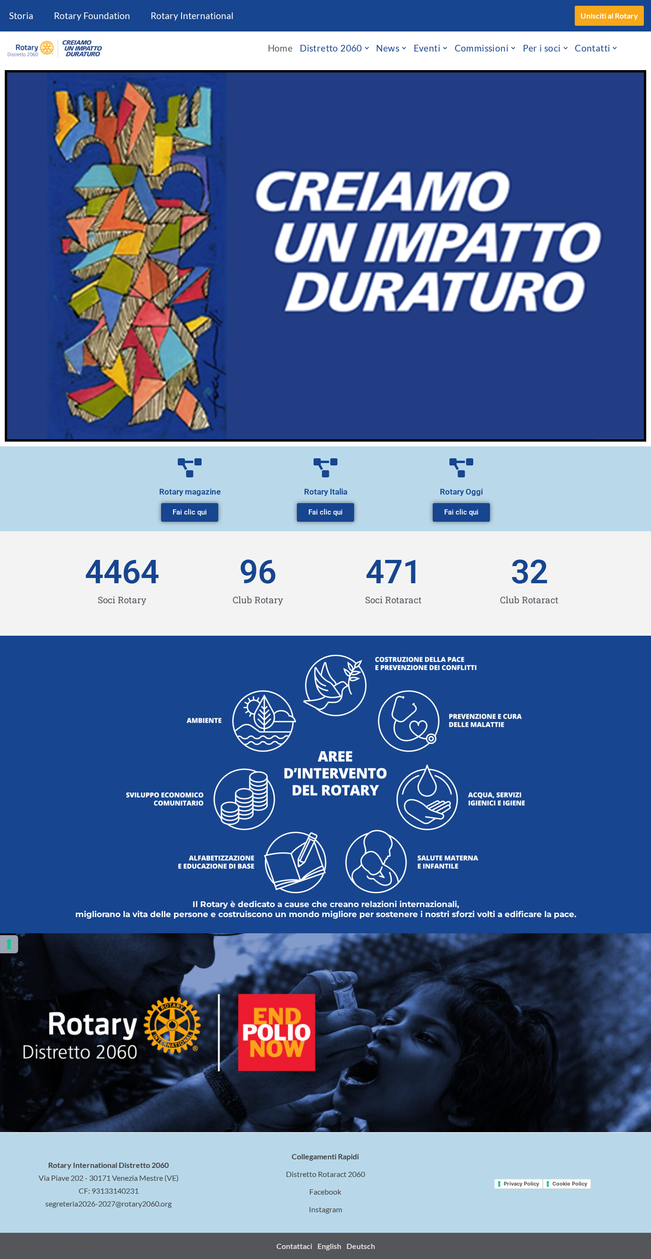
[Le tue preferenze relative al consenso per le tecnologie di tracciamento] (9, 944)
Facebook (325, 1191)
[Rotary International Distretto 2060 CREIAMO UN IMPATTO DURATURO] (54, 48)
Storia (21, 15)
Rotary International (192, 15)
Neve (15, 1245)
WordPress (88, 1245)
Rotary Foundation (92, 15)
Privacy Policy (521, 1183)
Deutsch (360, 1245)
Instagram (325, 1209)
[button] (367, 48)
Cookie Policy (569, 1183)
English (329, 1245)
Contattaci (294, 1245)
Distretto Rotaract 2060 (325, 1173)
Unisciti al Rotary (609, 15)
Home (280, 47)
